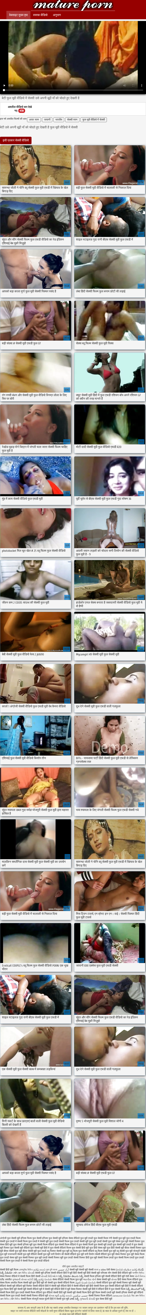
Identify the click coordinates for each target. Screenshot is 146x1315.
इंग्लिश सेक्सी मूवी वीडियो (132, 1292)
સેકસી (31, 1272)
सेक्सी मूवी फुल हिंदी (32, 1282)
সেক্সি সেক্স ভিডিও (20, 1272)
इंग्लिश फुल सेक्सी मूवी (51, 1238)
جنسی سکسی (80, 1295)
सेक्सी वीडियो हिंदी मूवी (115, 1276)
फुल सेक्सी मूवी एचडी (103, 1244)
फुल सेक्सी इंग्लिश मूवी (22, 1244)
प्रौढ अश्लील (6, 1279)
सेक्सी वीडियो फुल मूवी (106, 1282)
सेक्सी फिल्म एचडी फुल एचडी (131, 1257)
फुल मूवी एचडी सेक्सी (98, 1241)
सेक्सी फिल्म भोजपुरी (30, 1298)
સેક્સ (114, 1279)
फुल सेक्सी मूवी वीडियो (20, 1247)
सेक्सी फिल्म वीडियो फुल (35, 1292)
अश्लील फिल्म (16, 1282)
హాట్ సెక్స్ (74, 1298)
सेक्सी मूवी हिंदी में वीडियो (93, 1289)
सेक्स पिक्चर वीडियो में (9, 1276)
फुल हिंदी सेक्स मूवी (98, 1247)
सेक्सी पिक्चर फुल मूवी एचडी (35, 1257)
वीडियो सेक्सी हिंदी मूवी (56, 1292)
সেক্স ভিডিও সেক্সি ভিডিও (10, 1298)
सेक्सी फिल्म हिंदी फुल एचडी (12, 1292)
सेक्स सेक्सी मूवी (104, 1279)
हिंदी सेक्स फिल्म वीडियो (128, 1279)
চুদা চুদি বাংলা (52, 1269)
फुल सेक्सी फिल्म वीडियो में (66, 1244)
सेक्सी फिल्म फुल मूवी (73, 1279)
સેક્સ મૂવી (54, 1295)
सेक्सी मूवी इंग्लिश (42, 1272)
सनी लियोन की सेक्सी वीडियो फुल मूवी (67, 1254)
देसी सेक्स (110, 1269)
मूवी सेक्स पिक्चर (74, 1289)
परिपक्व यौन (106, 1272)
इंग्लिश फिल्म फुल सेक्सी (31, 1238)
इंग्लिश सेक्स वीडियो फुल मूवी (74, 1238)
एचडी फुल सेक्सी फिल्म (98, 1238)
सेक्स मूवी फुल (16, 1257)
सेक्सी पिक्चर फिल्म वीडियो (100, 1295)
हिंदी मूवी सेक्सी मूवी (18, 1289)
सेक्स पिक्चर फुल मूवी (124, 1254)
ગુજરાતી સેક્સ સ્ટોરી (22, 1279)
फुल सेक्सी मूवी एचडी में (123, 1244)
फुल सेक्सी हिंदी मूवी (80, 1247)
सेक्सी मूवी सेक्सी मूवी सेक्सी (81, 1269)
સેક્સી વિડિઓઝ (49, 1276)
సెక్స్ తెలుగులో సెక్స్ (135, 1289)
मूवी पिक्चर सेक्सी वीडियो (34, 1285)
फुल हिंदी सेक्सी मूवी (115, 1247)
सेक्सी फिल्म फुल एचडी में (11, 1260)
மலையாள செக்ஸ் (122, 1295)
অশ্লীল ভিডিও (138, 1272)
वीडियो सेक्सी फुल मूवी (40, 1254)
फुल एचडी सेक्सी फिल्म (59, 1241)
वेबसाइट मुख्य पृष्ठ (18, 15)
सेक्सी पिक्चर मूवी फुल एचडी (60, 1257)
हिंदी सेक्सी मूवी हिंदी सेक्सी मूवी (86, 1272)
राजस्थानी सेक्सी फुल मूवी (19, 1254)
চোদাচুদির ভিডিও (26, 1269)
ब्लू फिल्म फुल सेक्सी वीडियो (82, 1251)
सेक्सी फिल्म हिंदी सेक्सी (30, 1276)
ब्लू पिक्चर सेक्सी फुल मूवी (58, 1251)
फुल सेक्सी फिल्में (86, 1244)
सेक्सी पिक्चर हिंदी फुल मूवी (85, 1257)
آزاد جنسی (63, 1269)
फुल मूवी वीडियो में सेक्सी (93, 119)
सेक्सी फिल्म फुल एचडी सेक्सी (13, 1295)
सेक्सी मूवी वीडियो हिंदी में (55, 1289)
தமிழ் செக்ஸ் (45, 1279)
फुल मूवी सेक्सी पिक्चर (130, 1241)
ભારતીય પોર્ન (89, 1279)
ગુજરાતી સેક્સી (87, 1298)
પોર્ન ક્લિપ (140, 1276)
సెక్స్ (36, 1279)
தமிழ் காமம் (39, 1269)
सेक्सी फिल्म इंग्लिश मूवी (94, 1276)
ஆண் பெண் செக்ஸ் (85, 1282)
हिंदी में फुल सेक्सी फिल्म (115, 1289)
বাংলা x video (100, 1269)
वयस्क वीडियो (40, 15)
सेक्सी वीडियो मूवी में (36, 1289)
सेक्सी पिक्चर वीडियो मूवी (37, 1295)
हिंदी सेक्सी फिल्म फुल (99, 1285)
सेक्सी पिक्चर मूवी (124, 1282)
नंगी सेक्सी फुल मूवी (117, 1238)
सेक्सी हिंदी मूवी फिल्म (9, 1269)
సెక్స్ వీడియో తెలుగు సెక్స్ (71, 1276)
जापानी (47, 119)
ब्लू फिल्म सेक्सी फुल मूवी (105, 1251)
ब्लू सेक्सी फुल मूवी (124, 1251)
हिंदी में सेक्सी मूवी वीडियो (56, 1285)
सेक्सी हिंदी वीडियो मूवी (122, 1272)
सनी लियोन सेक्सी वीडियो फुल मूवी (99, 1254)
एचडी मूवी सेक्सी (113, 1292)
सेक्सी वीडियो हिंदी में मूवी (62, 1272)
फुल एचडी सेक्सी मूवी (79, 1241)
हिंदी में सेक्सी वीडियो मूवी (78, 1285)
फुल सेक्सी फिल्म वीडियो (43, 1244)
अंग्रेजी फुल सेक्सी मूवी (10, 1238)
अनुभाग (57, 15)
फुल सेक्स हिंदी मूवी (104, 1298)
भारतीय (58, 119)
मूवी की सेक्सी (47, 1282)
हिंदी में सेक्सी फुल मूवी (59, 1298)
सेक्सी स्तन (72, 119)
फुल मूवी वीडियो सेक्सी (73, 6)
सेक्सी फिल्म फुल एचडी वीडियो (36, 1260)
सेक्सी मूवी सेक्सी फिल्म (77, 1292)
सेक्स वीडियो (58, 1279)
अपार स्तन (34, 119)
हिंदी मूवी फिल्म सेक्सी (96, 1292)
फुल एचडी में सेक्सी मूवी (38, 1241)
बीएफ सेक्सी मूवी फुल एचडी (34, 1251)
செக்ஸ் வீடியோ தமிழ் (126, 1269)
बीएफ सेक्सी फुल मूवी (13, 1251)
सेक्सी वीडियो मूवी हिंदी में (120, 1285)
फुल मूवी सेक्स (114, 1241)
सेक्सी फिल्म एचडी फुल (108, 1257)
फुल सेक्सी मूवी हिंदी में (39, 1247)
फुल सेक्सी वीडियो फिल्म (60, 1247)
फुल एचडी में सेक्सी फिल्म (17, 1241)
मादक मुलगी (44, 1298)
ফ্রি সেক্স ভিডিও (138, 1295)
